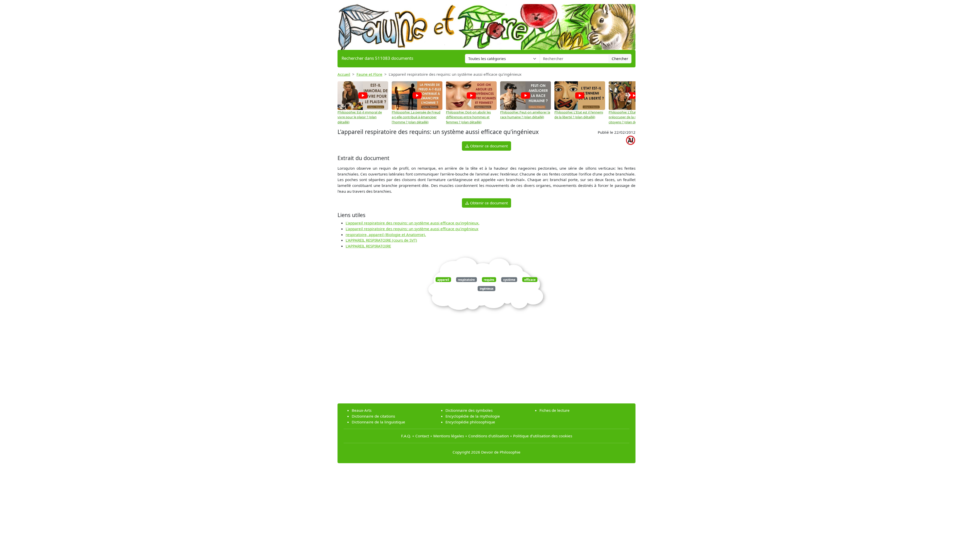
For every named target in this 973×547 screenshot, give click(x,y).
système (509, 280)
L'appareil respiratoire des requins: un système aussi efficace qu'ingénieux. (412, 222)
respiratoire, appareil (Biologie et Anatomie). (386, 234)
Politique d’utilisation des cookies (542, 435)
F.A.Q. (406, 435)
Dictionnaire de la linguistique (378, 421)
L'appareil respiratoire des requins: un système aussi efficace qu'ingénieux (412, 228)
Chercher (620, 58)
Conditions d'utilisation (488, 435)
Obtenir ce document (488, 145)
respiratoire (466, 280)
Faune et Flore (369, 74)
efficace (530, 280)
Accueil (344, 74)
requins (489, 280)
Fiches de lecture (554, 410)
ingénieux (487, 288)
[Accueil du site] (486, 24)
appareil (443, 280)
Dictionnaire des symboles (469, 410)
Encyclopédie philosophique (470, 421)
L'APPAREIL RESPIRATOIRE (368, 245)
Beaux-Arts (361, 410)
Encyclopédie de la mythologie (472, 416)
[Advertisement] (486, 363)
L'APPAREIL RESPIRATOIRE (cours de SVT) (381, 240)
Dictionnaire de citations (373, 416)
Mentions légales (448, 435)
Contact (422, 435)
